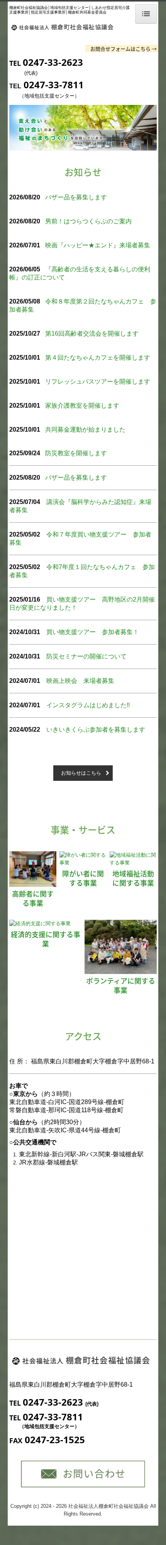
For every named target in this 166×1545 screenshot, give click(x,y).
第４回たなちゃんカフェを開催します (97, 357)
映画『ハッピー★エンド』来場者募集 (97, 245)
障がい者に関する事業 (83, 878)
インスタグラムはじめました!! (88, 705)
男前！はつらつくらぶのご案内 (88, 221)
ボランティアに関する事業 (120, 985)
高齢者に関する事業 (33, 898)
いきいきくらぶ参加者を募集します (95, 729)
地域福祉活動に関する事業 (133, 878)
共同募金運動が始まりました (85, 429)
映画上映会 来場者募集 (80, 680)
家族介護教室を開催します (82, 405)
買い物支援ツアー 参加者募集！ (92, 632)
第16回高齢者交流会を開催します (92, 333)
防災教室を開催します (76, 453)
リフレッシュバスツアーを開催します (97, 381)
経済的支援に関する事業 (45, 938)
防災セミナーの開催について (86, 656)
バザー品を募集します (76, 197)
